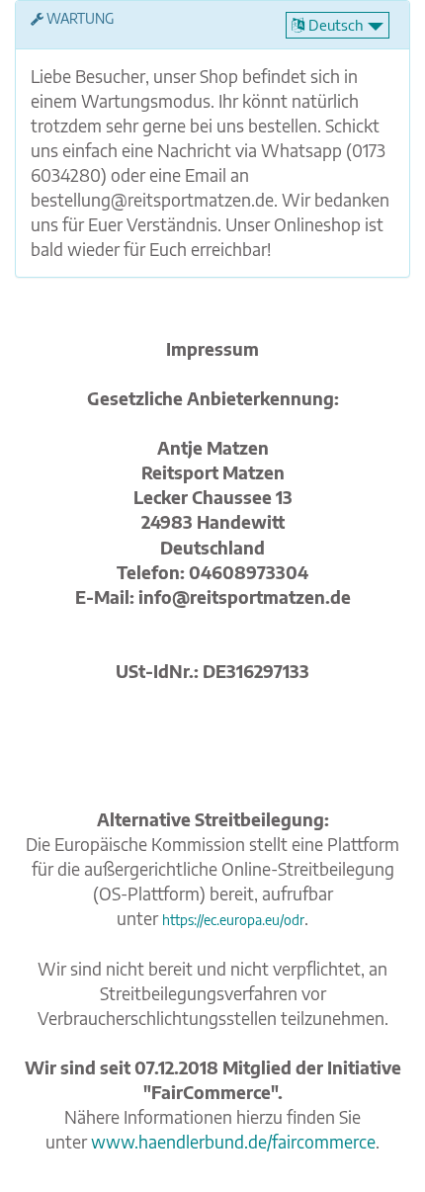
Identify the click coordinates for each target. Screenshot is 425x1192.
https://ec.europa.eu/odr (233, 919)
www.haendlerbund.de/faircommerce (233, 1141)
